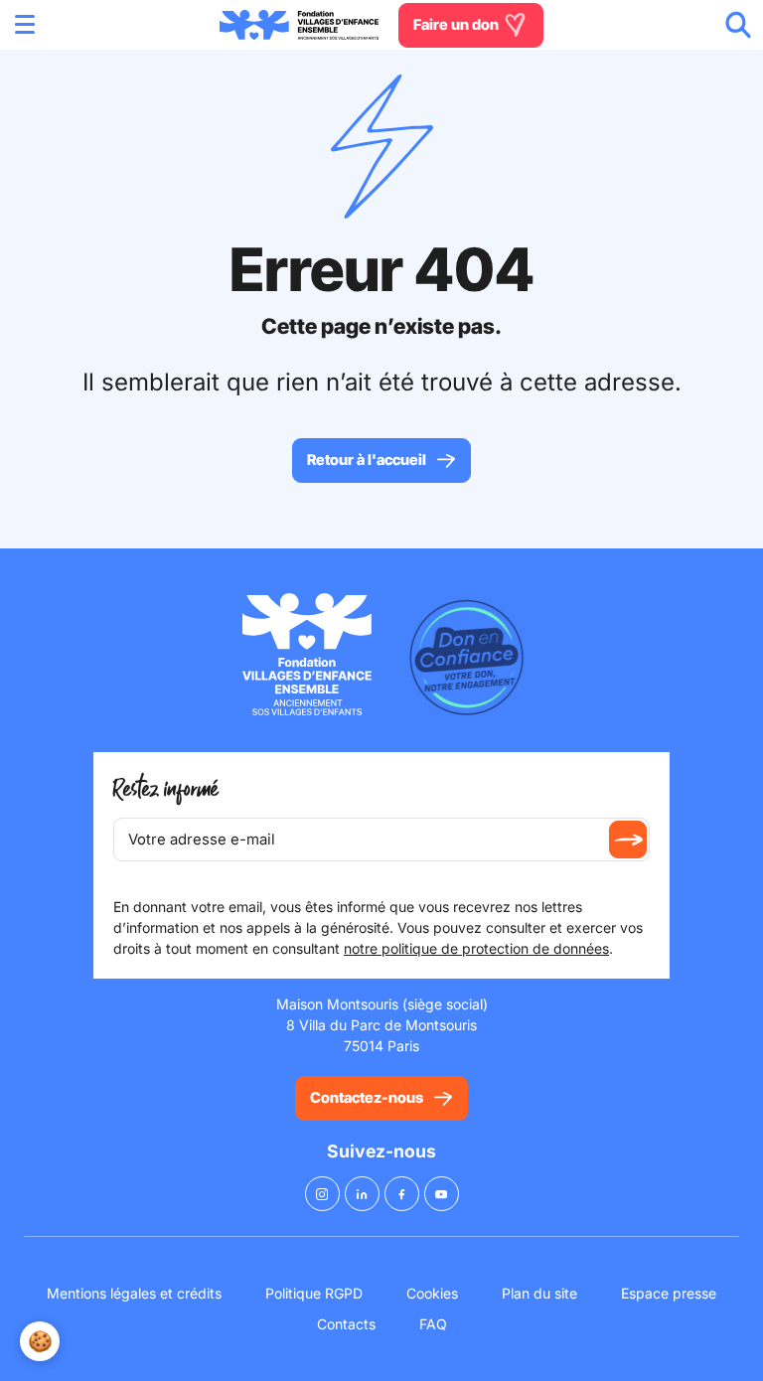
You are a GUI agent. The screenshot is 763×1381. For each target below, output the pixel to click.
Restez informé (166, 790)
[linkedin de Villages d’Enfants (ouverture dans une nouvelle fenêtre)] (362, 1193)
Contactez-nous (366, 1098)
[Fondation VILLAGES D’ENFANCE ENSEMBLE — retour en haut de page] (299, 25)
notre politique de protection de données (476, 948)
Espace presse (668, 1293)
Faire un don (457, 24)
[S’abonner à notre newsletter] (628, 839)
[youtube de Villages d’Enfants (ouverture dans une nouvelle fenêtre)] (441, 1193)
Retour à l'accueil (366, 460)
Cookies (432, 1293)
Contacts (346, 1323)
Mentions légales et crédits (134, 1293)
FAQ (433, 1323)
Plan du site (539, 1293)
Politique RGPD (314, 1293)
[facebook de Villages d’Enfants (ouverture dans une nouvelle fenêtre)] (401, 1193)
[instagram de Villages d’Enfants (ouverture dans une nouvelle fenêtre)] (322, 1193)
